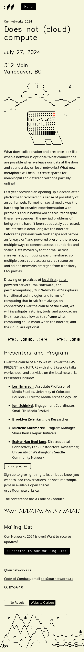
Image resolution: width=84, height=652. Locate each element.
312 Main (16, 65)
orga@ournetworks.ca (21, 490)
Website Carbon (42, 602)
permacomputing (17, 290)
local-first (49, 279)
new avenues (23, 218)
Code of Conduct (51, 499)
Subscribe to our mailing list (36, 551)
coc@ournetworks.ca (57, 578)
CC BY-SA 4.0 (13, 587)
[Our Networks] (9, 7)
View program (17, 466)
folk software (43, 285)
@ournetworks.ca (17, 570)
